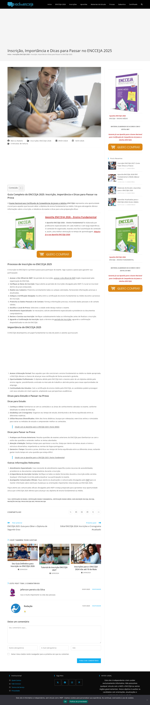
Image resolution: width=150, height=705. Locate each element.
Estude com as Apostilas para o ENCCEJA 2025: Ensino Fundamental (40, 457)
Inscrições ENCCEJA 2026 (21, 54)
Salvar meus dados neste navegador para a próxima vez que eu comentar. (40, 654)
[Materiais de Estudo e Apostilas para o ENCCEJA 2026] (112, 190)
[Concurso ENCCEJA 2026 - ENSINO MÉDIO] (125, 92)
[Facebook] (65, 682)
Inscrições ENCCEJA (14, 501)
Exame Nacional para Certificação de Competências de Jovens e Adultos (38, 203)
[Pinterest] (79, 682)
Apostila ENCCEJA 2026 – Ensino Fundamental (71, 217)
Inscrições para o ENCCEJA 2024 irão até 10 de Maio (86, 568)
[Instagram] (72, 682)
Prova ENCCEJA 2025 (27, 501)
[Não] (147, 700)
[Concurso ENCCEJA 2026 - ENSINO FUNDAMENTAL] (125, 233)
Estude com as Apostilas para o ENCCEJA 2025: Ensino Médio (37, 427)
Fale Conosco (16, 684)
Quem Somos (16, 680)
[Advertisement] (75, 30)
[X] (58, 682)
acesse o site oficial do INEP (64, 278)
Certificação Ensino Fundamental (40, 499)
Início (9, 54)
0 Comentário (130, 182)
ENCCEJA (91, 499)
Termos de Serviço (18, 687)
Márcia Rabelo (17, 141)
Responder (96, 589)
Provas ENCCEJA (40, 501)
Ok (65, 701)
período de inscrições (62, 319)
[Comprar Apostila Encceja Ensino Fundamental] (54, 248)
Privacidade (16, 691)
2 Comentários (130, 205)
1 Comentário (130, 168)
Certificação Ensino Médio (62, 499)
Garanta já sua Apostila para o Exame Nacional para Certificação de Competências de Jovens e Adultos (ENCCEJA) (125, 137)
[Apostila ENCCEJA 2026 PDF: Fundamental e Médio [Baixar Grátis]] (112, 178)
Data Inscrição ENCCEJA (80, 499)
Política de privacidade (78, 701)
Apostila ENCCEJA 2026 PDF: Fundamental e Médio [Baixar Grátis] (128, 176)
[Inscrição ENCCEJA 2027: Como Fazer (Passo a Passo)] (112, 166)
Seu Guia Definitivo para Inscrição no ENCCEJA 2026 (23, 564)
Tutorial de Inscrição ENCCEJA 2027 (54, 568)
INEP (88, 480)
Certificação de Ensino (19, 499)
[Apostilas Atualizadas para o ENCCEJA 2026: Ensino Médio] (112, 202)
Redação (28, 606)
